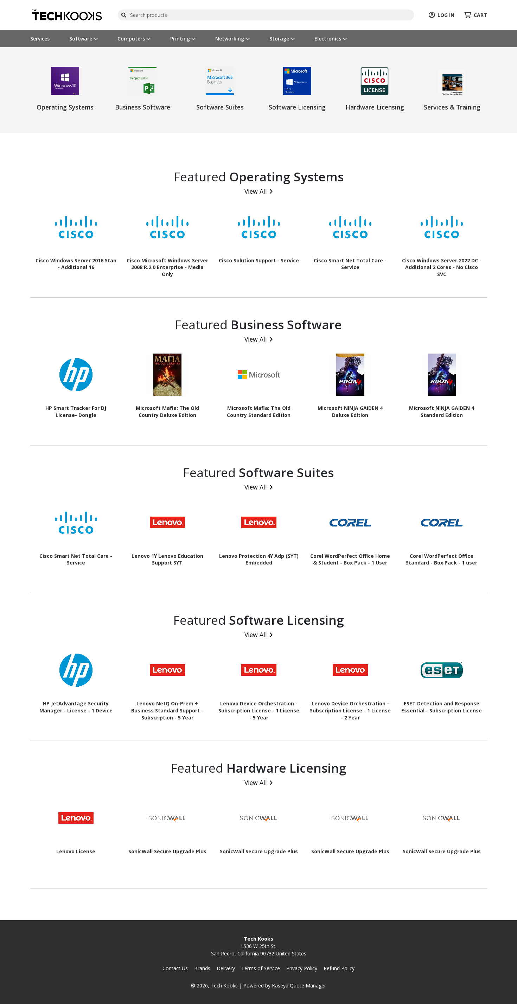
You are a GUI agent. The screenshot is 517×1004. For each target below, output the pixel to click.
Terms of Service (260, 968)
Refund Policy (339, 968)
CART (480, 15)
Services (40, 38)
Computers (131, 38)
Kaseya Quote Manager (299, 985)
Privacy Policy (301, 968)
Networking (230, 38)
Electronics (328, 38)
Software (81, 38)
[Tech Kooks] (66, 14)
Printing (180, 38)
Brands (202, 968)
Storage (280, 38)
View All (255, 191)
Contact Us (175, 968)
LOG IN (446, 15)
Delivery (226, 968)
